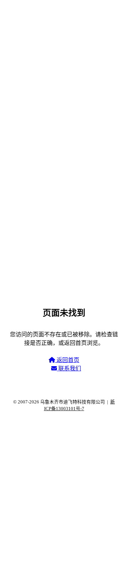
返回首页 (67, 360)
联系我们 (69, 368)
